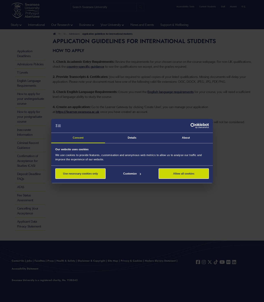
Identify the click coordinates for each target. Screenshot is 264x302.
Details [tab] (132, 137)
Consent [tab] (78, 137)
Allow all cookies (183, 173)
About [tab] (186, 137)
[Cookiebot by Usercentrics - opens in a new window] (193, 126)
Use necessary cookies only (80, 173)
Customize (130, 173)
